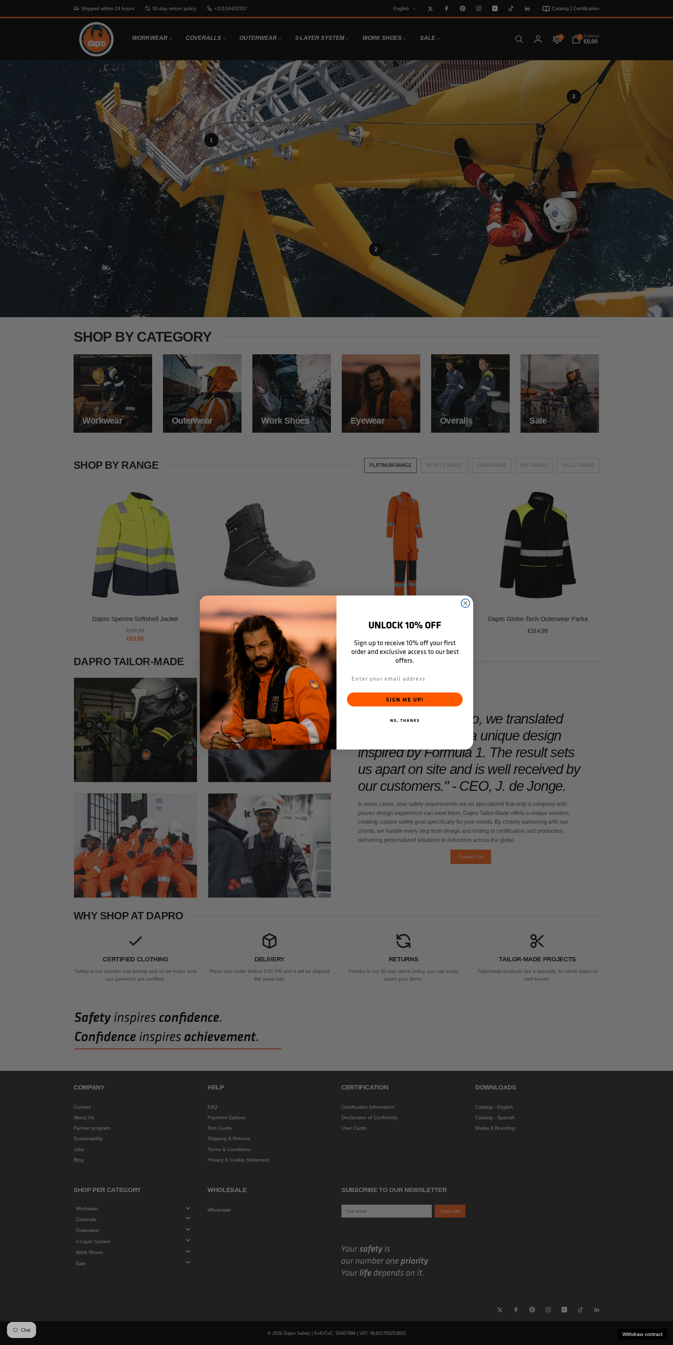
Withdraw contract (642, 1334)
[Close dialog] (465, 603)
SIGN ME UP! (405, 699)
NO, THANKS (405, 720)
